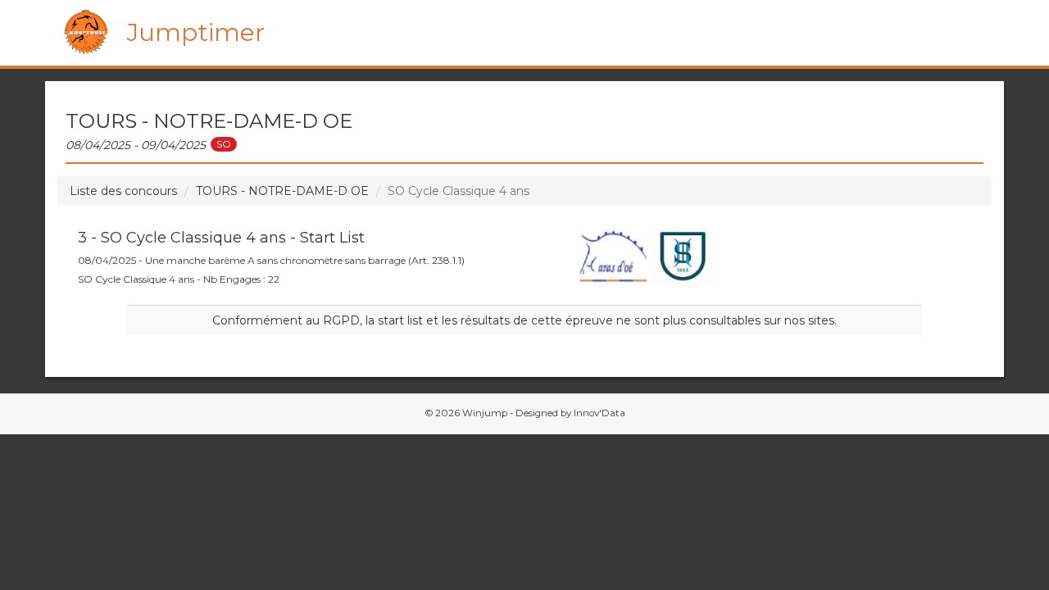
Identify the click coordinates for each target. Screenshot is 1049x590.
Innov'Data (599, 413)
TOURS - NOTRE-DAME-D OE (282, 191)
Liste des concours (123, 191)
